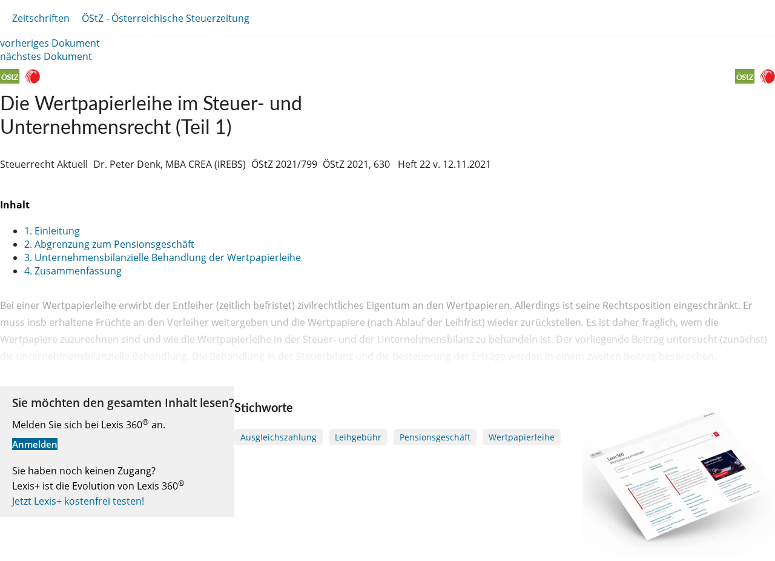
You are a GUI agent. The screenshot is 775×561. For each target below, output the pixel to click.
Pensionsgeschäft (435, 437)
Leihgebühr (358, 437)
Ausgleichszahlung (278, 437)
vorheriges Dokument (50, 43)
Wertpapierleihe (522, 437)
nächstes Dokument (46, 56)
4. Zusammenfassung (73, 270)
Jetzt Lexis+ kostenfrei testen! (78, 501)
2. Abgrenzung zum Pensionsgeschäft (109, 244)
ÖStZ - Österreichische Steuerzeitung (165, 18)
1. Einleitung (52, 230)
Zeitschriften (41, 18)
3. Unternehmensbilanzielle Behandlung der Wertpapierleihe (162, 257)
